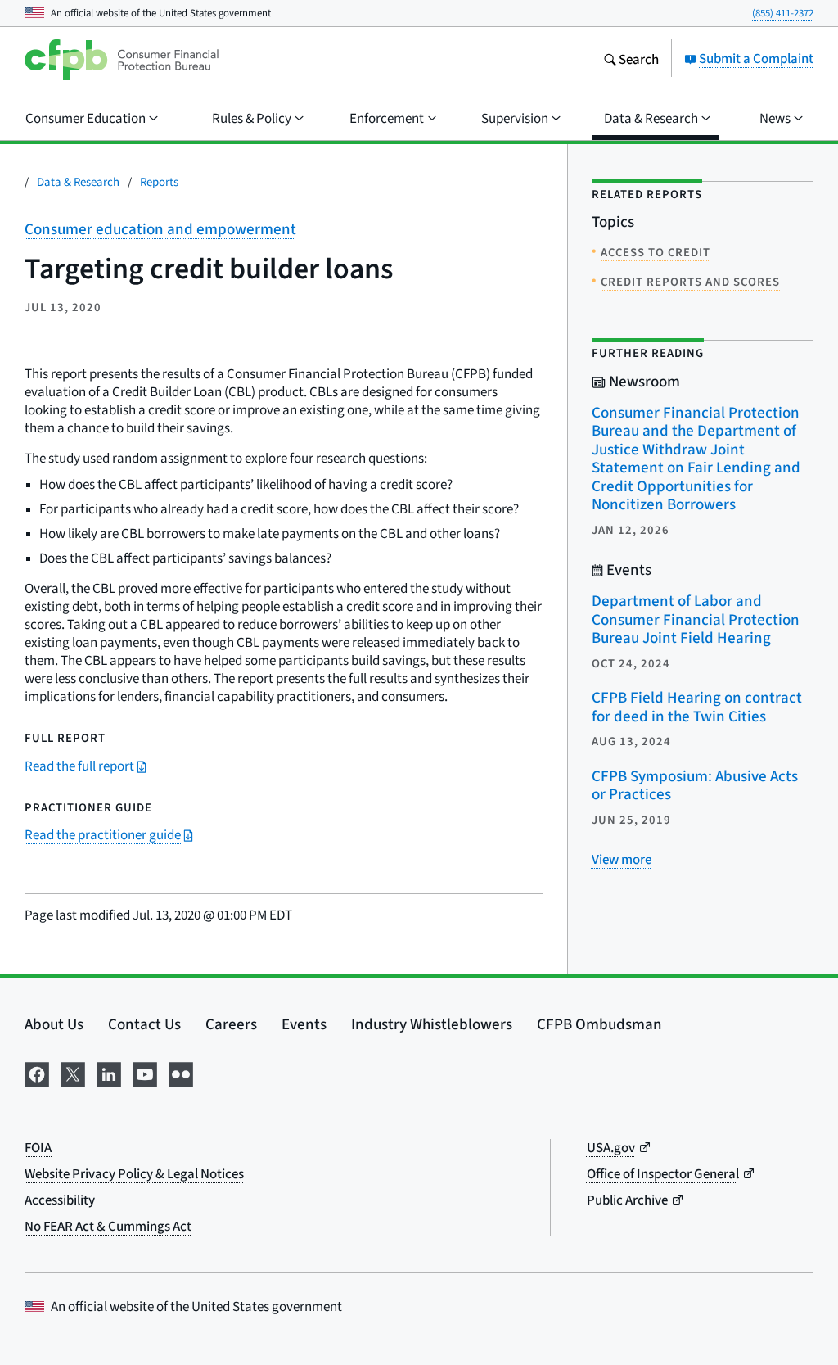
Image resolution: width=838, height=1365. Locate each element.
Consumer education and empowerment (160, 229)
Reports (159, 181)
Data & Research (78, 181)
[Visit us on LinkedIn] (109, 1072)
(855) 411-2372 (782, 12)
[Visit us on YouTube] (145, 1072)
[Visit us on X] (73, 1072)
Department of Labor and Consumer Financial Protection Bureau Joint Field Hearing (696, 619)
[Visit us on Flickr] (181, 1072)
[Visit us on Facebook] (37, 1072)
